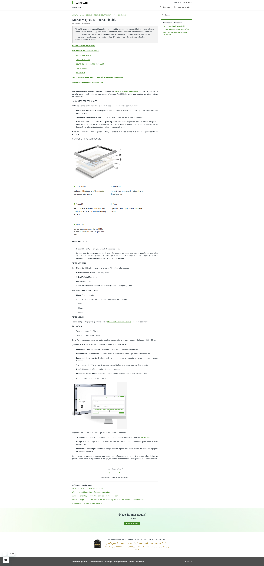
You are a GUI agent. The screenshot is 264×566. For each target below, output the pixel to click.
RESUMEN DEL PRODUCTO (103, 15)
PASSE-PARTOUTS (83, 55)
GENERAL (89, 15)
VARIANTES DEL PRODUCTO (83, 46)
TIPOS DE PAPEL (82, 68)
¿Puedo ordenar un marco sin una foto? (176, 29)
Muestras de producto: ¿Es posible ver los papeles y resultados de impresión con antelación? (108, 500)
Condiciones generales (79, 561)
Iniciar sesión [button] (187, 2)
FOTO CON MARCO (120, 15)
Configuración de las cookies (124, 561)
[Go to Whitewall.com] (80, 2)
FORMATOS (80, 73)
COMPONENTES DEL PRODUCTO (85, 51)
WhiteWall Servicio (78, 15)
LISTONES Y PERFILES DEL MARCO (90, 64)
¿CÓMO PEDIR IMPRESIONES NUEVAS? (88, 82)
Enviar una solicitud (132, 523)
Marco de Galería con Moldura (119, 322)
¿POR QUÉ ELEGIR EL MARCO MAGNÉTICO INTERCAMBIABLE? (97, 77)
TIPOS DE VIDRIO (83, 60)
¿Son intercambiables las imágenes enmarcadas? (175, 33)
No (120, 473)
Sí (109, 473)
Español (177, 2)
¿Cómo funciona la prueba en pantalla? (87, 503)
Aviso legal (108, 561)
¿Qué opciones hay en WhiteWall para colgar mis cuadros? (95, 496)
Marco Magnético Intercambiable (174, 26)
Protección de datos (96, 561)
